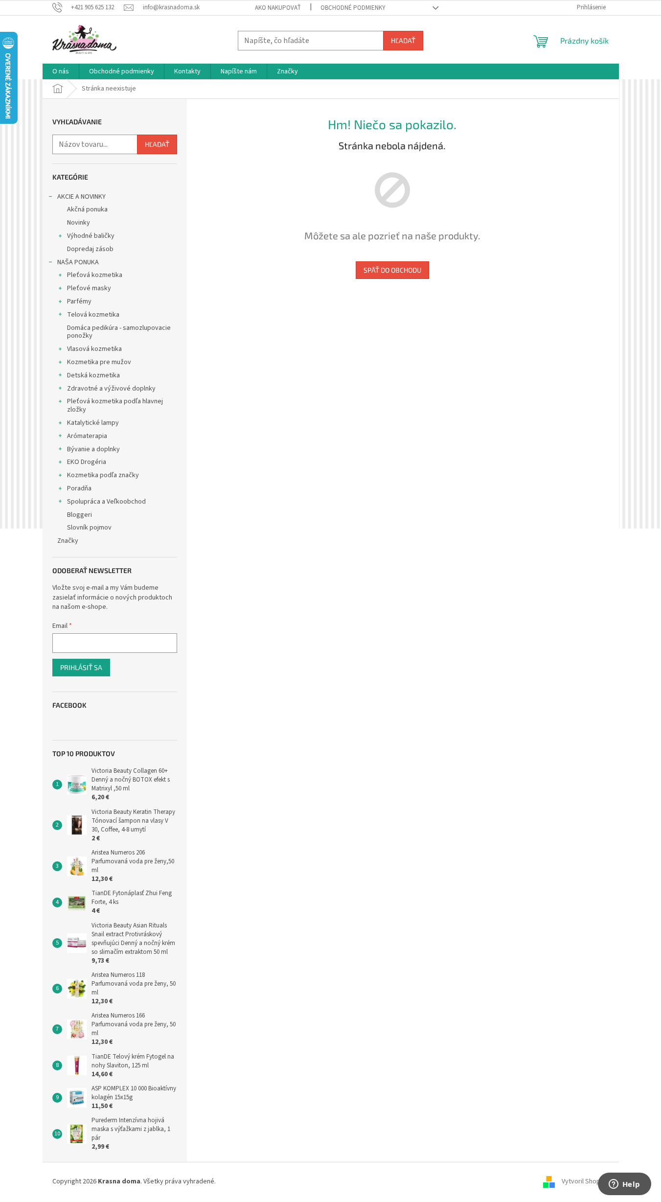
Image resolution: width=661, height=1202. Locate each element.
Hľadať (403, 40)
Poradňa (79, 488)
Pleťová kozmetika (94, 275)
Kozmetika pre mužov (99, 362)
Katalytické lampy (93, 423)
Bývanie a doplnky (93, 449)
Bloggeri (79, 515)
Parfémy (79, 301)
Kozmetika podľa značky (103, 475)
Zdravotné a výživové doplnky (111, 388)
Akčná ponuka (87, 209)
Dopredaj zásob (90, 249)
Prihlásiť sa (81, 667)
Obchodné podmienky (353, 7)
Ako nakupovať (278, 7)
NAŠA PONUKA (78, 262)
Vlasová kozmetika (94, 349)
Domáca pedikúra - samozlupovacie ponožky (119, 332)
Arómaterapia (87, 436)
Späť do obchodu (392, 270)
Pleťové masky (89, 288)
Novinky (78, 223)
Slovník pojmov (89, 527)
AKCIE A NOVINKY (81, 197)
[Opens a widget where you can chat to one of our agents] (624, 1185)
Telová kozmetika (93, 315)
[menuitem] (61, 71)
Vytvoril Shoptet (585, 1182)
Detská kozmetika (93, 375)
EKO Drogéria (86, 462)
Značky (67, 541)
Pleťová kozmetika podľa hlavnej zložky (115, 405)
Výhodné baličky (90, 236)
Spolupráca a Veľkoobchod (106, 502)
